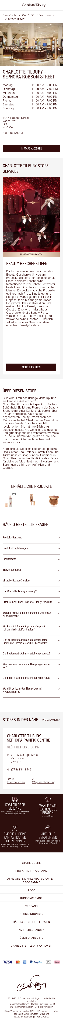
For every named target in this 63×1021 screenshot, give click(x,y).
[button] (31, 538)
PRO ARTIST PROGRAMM (31, 870)
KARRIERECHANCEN (32, 929)
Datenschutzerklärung (18, 1004)
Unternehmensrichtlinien (21, 1006)
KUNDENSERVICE (31, 898)
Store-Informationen (16, 780)
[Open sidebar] (5, 5)
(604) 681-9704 (13, 133)
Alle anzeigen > (51, 719)
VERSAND (31, 905)
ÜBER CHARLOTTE (31, 937)
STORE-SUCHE (31, 862)
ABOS (31, 890)
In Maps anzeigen (31, 148)
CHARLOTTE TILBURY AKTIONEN (31, 945)
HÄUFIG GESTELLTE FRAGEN (31, 921)
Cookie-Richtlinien (39, 1004)
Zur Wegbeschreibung (44, 780)
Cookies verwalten (44, 1006)
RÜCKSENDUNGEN (31, 913)
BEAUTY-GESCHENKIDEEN (26, 263)
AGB (52, 1004)
